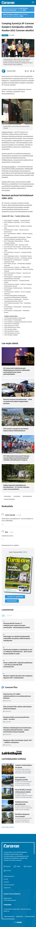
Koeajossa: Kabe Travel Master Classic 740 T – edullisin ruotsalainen (17, 741)
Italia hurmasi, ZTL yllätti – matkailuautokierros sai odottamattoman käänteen (17, 696)
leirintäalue (17, 496)
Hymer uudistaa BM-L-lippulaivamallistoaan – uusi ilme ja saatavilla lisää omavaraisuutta (17, 665)
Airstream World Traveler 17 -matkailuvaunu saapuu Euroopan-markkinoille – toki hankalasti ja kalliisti (16, 625)
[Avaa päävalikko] (33, 2)
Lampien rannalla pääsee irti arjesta (23, 766)
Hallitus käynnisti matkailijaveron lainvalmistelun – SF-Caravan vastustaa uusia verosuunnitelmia (16, 487)
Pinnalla (5, 35)
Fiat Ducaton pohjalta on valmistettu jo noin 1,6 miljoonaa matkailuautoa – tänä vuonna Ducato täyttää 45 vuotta (17, 652)
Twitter (18, 866)
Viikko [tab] (3, 615)
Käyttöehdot (19, 916)
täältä (24, 10)
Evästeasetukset (30, 916)
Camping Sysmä (7, 132)
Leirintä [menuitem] (6, 879)
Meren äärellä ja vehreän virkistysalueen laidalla (23, 791)
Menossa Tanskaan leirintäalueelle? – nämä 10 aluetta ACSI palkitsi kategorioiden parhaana (17, 401)
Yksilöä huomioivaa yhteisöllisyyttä (21, 803)
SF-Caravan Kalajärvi (9, 167)
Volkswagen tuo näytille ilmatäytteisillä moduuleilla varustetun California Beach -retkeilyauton (17, 638)
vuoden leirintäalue (9, 499)
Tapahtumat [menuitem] (7, 887)
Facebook (7, 866)
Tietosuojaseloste (9, 916)
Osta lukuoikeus (12, 601)
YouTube (8, 870)
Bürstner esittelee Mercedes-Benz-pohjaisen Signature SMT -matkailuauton (17, 677)
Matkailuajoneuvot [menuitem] (9, 876)
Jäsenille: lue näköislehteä (15, 597)
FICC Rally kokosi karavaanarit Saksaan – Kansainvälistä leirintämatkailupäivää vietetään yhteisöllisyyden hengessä (16, 458)
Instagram (29, 866)
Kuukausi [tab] (9, 615)
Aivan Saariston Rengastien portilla (21, 778)
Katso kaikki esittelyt (8, 827)
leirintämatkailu (27, 496)
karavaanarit (7, 496)
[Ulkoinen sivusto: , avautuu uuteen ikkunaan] (18, 574)
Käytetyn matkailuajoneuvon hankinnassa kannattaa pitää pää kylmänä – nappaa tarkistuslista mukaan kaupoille (17, 730)
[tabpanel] (18, 650)
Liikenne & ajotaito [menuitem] (9, 885)
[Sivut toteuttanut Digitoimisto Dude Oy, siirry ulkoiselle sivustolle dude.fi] (18, 923)
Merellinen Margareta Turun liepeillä (22, 815)
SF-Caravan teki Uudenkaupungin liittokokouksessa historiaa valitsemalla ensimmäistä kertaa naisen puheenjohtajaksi (16, 371)
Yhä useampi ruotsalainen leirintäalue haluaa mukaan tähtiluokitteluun (15, 430)
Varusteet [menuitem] (6, 882)
